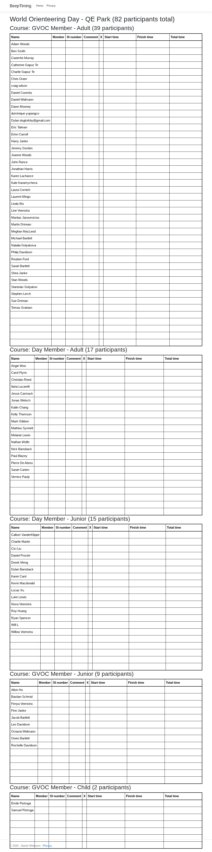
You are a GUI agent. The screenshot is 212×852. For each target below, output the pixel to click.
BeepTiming (20, 6)
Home (39, 5)
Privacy (51, 5)
